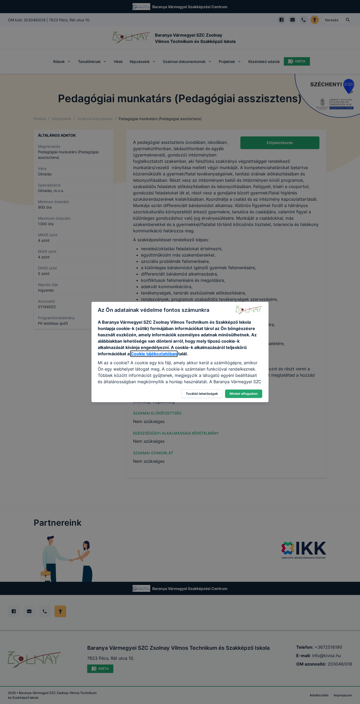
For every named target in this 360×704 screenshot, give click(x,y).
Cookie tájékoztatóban (154, 353)
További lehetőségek (202, 394)
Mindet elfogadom (244, 394)
